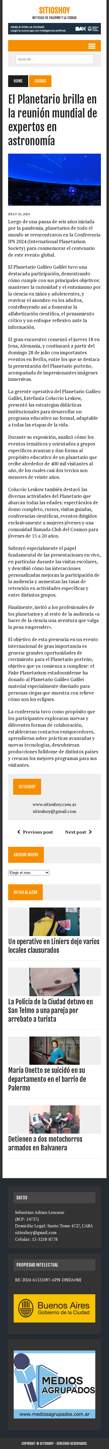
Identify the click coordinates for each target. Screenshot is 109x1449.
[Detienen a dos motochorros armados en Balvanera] (54, 1130)
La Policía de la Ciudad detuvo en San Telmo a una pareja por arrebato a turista (50, 1010)
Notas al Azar (25, 892)
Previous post (38, 832)
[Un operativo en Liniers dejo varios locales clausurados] (54, 932)
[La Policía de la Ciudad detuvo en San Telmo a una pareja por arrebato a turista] (54, 992)
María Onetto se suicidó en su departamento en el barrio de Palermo (47, 1079)
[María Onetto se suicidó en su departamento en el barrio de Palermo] (54, 1061)
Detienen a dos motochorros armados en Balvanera (45, 1143)
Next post (75, 832)
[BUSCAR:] (54, 59)
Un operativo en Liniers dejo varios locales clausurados (53, 946)
